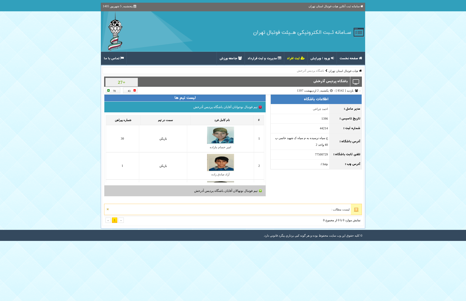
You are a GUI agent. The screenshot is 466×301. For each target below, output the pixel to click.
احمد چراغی (320, 108)
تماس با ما (112, 58)
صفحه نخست (349, 58)
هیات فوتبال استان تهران (343, 70)
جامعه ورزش (229, 58)
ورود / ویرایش (320, 58)
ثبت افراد (294, 58)
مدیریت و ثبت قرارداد (263, 58)
